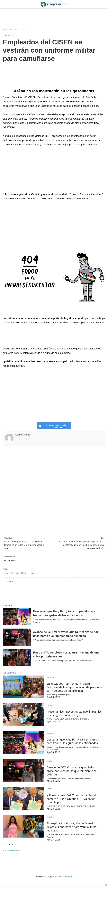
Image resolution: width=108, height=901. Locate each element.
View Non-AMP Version (62, 877)
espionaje (33, 573)
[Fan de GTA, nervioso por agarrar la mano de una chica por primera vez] (17, 657)
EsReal (50, 705)
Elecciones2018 (18, 573)
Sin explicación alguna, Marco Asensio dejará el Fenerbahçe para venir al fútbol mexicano (72, 827)
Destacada (20, 29)
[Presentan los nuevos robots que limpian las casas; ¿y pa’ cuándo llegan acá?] (23, 714)
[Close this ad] (106, 885)
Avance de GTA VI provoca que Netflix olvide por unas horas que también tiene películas (72, 771)
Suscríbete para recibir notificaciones (56, 426)
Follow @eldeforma (11, 850)
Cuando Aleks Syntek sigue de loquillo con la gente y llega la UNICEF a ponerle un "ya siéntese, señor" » (81, 545)
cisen (5, 573)
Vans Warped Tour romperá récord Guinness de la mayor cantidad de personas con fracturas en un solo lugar (74, 687)
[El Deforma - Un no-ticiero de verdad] (54, 4)
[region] (54, 16)
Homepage (7, 29)
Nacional (51, 677)
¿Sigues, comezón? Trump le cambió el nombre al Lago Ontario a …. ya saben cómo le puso (71, 799)
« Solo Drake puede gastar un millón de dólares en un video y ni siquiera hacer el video (24, 545)
